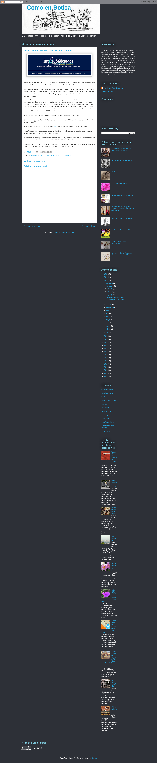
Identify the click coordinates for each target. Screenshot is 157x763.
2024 (106, 280)
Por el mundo (106, 418)
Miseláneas (105, 408)
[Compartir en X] (45, 152)
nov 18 (110, 292)
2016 (106, 358)
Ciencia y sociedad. (108, 393)
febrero (108, 329)
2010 (106, 376)
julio (107, 314)
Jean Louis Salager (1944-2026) (122, 218)
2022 (106, 339)
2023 (106, 336)
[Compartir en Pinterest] (50, 152)
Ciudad (103, 397)
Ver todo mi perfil (107, 91)
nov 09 (110, 295)
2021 (106, 342)
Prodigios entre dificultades (121, 183)
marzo (108, 326)
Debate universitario (53, 155)
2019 (106, 348)
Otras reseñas (66, 155)
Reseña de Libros (107, 422)
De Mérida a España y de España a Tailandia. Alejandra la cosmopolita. (122, 208)
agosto (108, 310)
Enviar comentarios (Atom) (64, 232)
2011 (106, 373)
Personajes (105, 415)
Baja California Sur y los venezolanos (120, 242)
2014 (106, 364)
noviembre (110, 286)
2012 (106, 370)
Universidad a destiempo (114, 710)
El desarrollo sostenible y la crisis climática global (121, 150)
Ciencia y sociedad (38, 155)
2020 (106, 345)
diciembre (109, 283)
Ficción (104, 404)
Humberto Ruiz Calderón (113, 88)
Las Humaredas (113, 538)
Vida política (105, 431)
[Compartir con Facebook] (48, 152)
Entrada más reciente (33, 226)
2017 (106, 355)
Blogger (94, 758)
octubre (109, 304)
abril (107, 323)
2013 (106, 367)
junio (108, 317)
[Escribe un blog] (43, 152)
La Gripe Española (113, 683)
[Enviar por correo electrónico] (41, 152)
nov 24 (110, 289)
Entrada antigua (88, 226)
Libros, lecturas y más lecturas (122, 195)
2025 (106, 277)
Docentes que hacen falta (114, 510)
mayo (108, 320)
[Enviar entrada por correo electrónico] (36, 152)
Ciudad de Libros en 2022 (120, 230)
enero (108, 332)
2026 (106, 274)
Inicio (61, 226)
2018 (106, 351)
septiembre (110, 307)
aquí (55, 126)
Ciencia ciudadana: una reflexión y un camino (115, 299)
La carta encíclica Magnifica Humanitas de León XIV (121, 254)
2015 (106, 361)
